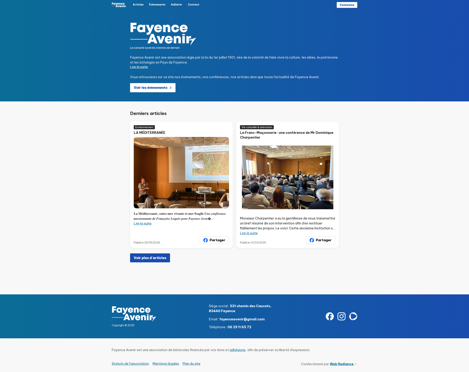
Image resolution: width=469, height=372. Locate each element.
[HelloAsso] (353, 316)
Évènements (157, 4)
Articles (138, 4)
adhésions (237, 350)
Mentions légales (166, 364)
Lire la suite (139, 67)
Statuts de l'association (130, 364)
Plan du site (191, 364)
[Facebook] (330, 316)
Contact (193, 4)
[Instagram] (341, 316)
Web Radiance (342, 364)
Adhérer (176, 4)
